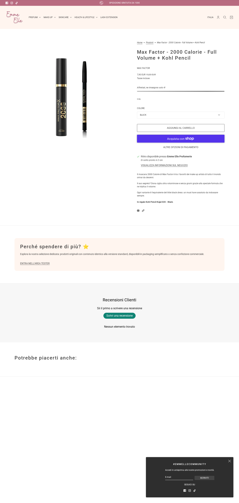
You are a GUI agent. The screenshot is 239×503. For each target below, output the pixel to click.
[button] (143, 211)
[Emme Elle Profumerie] (14, 17)
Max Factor (143, 68)
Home (139, 43)
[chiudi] (229, 461)
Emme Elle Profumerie (179, 156)
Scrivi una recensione (119, 315)
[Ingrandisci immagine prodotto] (73, 100)
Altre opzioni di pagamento (180, 147)
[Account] (218, 17)
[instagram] (12, 3)
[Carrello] (231, 17)
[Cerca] (225, 17)
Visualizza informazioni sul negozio (164, 165)
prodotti (149, 43)
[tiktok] (17, 3)
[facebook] (7, 3)
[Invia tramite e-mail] (138, 211)
